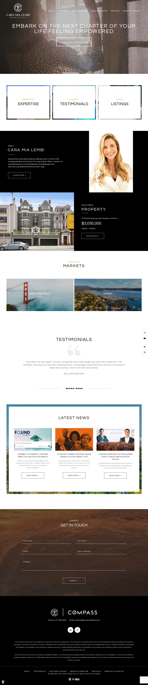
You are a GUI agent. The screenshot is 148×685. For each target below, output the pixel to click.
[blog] (33, 439)
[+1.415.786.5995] (144, 332)
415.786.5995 (60, 620)
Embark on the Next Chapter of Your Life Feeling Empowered (74, 28)
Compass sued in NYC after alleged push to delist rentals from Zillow (115, 456)
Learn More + (19, 175)
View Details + (92, 236)
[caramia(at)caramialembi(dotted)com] (144, 338)
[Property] (37, 221)
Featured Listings (79, 11)
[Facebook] (144, 346)
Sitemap (96, 674)
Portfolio (115, 11)
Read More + (33, 475)
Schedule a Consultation (74, 42)
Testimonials (63, 11)
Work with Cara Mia (131, 11)
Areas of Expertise (99, 11)
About (51, 11)
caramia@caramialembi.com (87, 620)
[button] (3, 682)
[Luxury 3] (18, 11)
